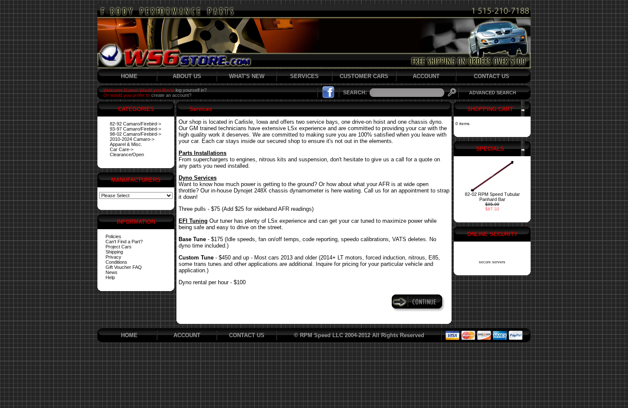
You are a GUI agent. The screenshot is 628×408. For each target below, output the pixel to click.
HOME (129, 76)
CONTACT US (491, 76)
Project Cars (119, 246)
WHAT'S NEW (246, 76)
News (111, 272)
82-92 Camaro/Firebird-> (135, 123)
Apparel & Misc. (126, 144)
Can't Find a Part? (124, 241)
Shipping (114, 251)
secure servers (492, 262)
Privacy (113, 256)
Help (110, 277)
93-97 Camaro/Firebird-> (135, 128)
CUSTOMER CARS (364, 76)
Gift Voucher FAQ (124, 267)
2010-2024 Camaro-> (132, 139)
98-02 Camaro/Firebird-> (135, 134)
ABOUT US (187, 76)
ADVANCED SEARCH (492, 92)
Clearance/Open (127, 154)
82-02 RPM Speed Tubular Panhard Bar (492, 197)
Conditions (116, 262)
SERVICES (304, 76)
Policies (113, 236)
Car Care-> (121, 149)
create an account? (171, 95)
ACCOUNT (426, 76)
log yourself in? (191, 90)
